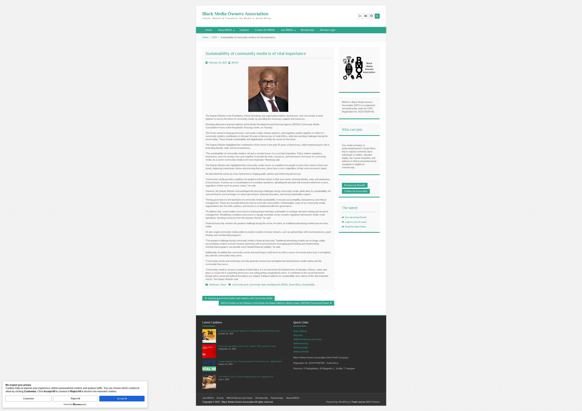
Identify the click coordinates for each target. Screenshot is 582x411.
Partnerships (302, 347)
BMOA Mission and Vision (308, 339)
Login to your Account (355, 222)
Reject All (75, 398)
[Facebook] (371, 16)
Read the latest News (355, 226)
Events (299, 335)
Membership (307, 30)
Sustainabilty (308, 284)
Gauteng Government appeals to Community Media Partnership (249, 330)
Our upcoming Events (356, 217)
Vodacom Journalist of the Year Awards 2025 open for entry (247, 346)
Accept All (122, 398)
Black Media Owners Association (235, 13)
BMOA (234, 62)
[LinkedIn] (360, 16)
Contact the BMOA (265, 30)
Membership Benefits (354, 185)
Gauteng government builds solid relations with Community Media (240, 298)
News (223, 284)
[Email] (365, 16)
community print (240, 284)
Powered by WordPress (338, 402)
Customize (28, 398)
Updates (244, 30)
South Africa (295, 284)
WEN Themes (373, 402)
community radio (257, 284)
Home (208, 30)
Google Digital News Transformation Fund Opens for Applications (250, 361)
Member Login (328, 30)
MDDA (284, 284)
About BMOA (225, 30)
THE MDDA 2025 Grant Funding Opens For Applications (245, 376)
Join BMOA (287, 30)
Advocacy (214, 284)
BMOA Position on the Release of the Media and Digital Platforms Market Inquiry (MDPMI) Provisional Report (275, 303)
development (273, 284)
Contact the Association (356, 191)
